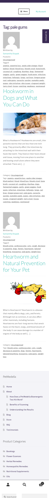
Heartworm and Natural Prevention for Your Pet (24, 263)
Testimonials (12, 429)
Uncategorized (9, 60)
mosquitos (16, 251)
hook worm (32, 74)
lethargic (16, 77)
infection (41, 74)
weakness (31, 86)
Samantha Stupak (11, 53)
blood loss (19, 68)
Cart (38, 482)
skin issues (25, 83)
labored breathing (10, 354)
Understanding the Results (22, 409)
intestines (7, 77)
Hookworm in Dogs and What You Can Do (20, 98)
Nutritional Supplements (17, 471)
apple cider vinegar (29, 65)
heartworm (28, 249)
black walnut (8, 181)
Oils (8, 476)
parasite (20, 80)
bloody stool (30, 68)
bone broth (40, 68)
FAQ (8, 424)
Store (8, 419)
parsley (28, 80)
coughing (17, 71)
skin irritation (14, 83)
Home (9, 386)
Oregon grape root (15, 193)
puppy (5, 83)
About (9, 391)
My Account (41, 11)
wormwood (40, 86)
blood (12, 68)
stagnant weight (38, 83)
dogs (32, 71)
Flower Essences (13, 456)
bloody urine (8, 246)
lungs (23, 77)
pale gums (11, 80)
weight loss (36, 251)
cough (34, 246)
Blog (8, 414)
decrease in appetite (11, 351)
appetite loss (15, 65)
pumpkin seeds (38, 80)
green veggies (21, 74)
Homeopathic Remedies (17, 466)
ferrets (21, 249)
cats (29, 246)
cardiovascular (20, 246)
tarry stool (7, 86)
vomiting (22, 86)
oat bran (29, 77)
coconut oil (7, 71)
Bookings (10, 451)
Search (24, 484)
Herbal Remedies (14, 461)
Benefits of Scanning (19, 404)
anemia (6, 65)
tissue (15, 86)
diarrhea (25, 71)
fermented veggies (10, 187)
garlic (12, 74)
